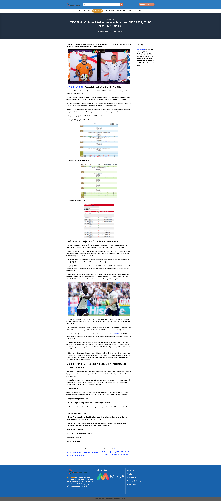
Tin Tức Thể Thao (84, 10)
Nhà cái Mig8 (139, 10)
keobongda (109, 448)
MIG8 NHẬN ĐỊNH (75, 87)
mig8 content (118, 31)
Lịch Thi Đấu (109, 10)
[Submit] (121, 4)
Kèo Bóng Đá (97, 10)
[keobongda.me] (73, 4)
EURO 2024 (117, 334)
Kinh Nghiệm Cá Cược (124, 10)
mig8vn (115, 448)
